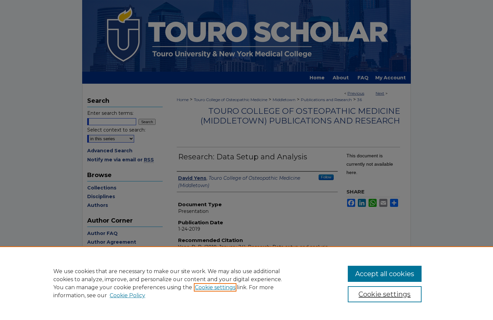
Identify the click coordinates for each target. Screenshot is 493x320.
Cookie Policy (127, 295)
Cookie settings (215, 287)
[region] (246, 283)
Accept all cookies (384, 274)
